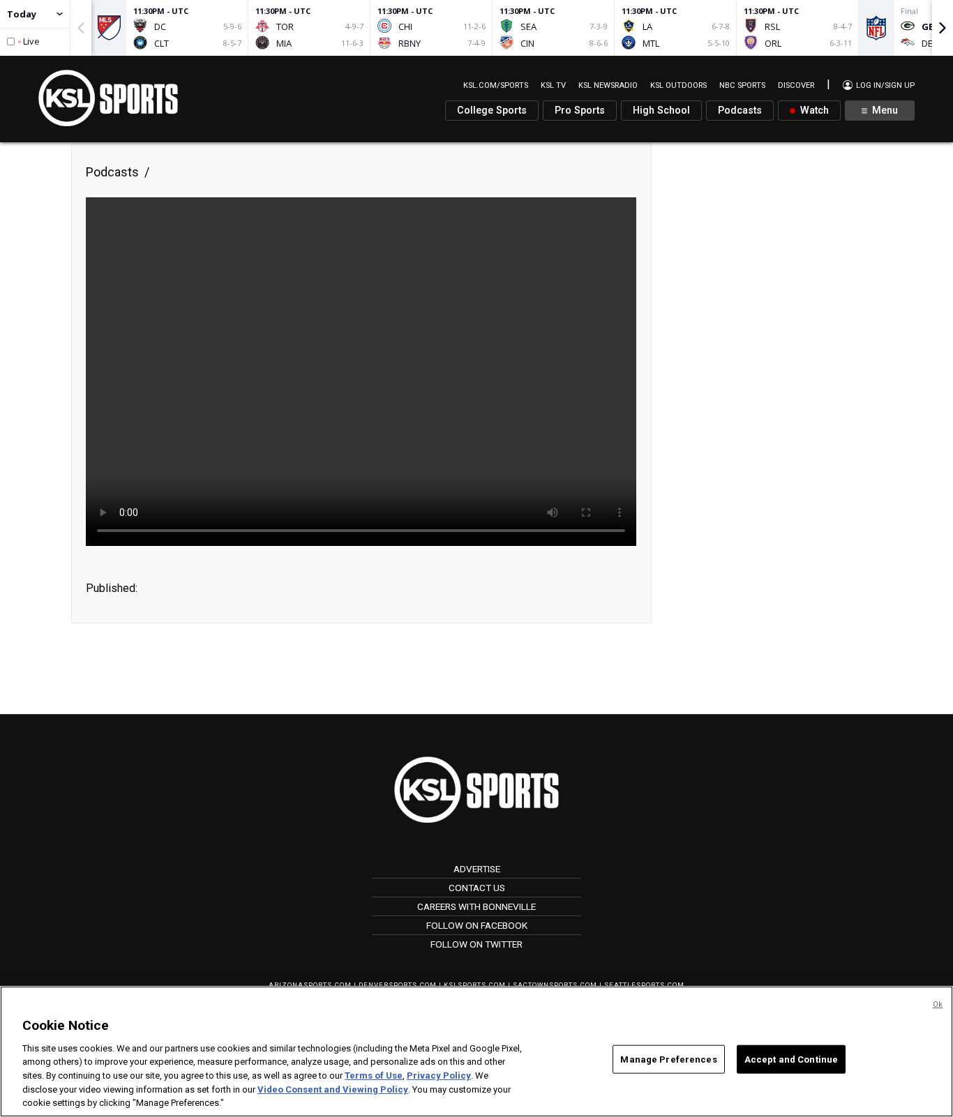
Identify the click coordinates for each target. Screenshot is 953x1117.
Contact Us (477, 887)
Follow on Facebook (476, 925)
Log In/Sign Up (884, 85)
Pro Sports (580, 110)
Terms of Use (374, 1075)
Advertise (476, 868)
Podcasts (740, 110)
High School (661, 110)
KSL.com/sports (495, 85)
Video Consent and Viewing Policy (332, 1089)
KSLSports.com (475, 985)
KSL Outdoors (678, 85)
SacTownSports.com (555, 985)
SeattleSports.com (644, 985)
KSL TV (553, 85)
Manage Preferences (668, 1059)
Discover (796, 85)
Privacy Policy (439, 1075)
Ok (938, 1004)
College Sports (492, 110)
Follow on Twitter (476, 944)
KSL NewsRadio (608, 85)
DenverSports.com (398, 985)
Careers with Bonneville (476, 906)
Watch (813, 110)
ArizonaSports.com (310, 985)
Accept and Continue (791, 1059)
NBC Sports (742, 85)
